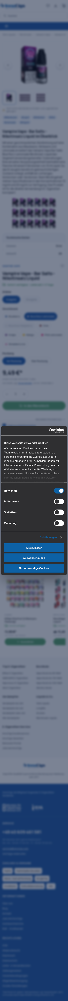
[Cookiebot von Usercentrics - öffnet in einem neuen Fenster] (49, 430)
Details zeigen (48, 537)
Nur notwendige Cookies (34, 568)
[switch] (59, 501)
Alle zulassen (34, 547)
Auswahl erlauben (34, 557)
